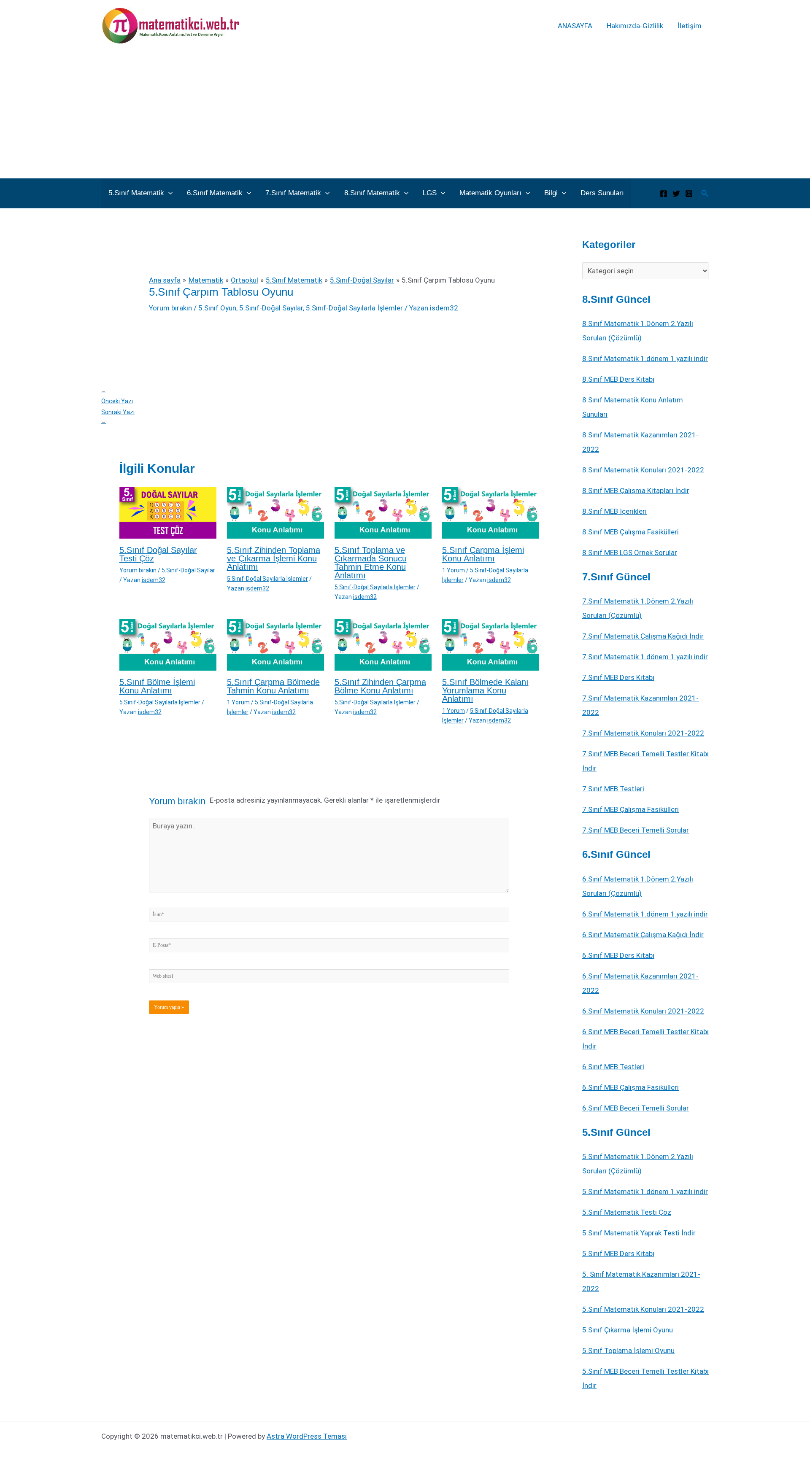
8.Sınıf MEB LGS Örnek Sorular (629, 552)
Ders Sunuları (602, 193)
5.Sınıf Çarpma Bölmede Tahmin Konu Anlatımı (273, 686)
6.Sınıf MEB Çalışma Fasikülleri (630, 1087)
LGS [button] (430, 193)
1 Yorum (453, 570)
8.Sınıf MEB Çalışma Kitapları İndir (635, 490)
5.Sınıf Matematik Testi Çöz (626, 1212)
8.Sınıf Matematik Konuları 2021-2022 (643, 470)
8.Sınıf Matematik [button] (372, 193)
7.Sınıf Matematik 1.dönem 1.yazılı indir (645, 656)
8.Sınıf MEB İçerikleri (614, 511)
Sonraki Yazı (118, 416)
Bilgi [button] (551, 193)
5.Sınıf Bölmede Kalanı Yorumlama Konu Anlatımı (485, 690)
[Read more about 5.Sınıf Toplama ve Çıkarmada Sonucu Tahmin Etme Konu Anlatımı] (383, 512)
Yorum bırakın (170, 308)
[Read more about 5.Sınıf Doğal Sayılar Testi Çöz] (167, 512)
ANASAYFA (575, 26)
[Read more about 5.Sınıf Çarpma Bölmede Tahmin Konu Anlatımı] (275, 644)
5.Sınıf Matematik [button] (136, 193)
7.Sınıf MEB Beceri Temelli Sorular (635, 830)
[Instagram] (689, 193)
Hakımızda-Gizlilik (635, 26)
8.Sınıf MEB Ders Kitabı (618, 379)
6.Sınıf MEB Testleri (613, 1066)
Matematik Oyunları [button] (490, 193)
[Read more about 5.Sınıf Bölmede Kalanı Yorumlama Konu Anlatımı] (490, 644)
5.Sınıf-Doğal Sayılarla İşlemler (354, 308)
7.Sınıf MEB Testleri (613, 789)
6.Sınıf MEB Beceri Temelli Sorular (635, 1108)
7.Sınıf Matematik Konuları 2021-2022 (643, 733)
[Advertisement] (405, 115)
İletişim (690, 26)
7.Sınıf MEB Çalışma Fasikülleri (630, 809)
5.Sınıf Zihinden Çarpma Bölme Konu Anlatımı (380, 686)
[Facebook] (663, 193)
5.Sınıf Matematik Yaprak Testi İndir (639, 1233)
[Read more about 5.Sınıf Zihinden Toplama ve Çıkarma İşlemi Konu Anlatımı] (275, 512)
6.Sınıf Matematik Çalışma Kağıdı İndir (643, 934)
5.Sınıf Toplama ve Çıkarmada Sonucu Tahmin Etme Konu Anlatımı (371, 562)
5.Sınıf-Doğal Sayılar (271, 308)
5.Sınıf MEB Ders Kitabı (618, 1253)
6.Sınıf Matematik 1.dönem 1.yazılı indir (645, 914)
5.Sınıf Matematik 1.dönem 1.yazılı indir (645, 1191)
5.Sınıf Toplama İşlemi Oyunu (628, 1350)
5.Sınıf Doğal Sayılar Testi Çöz (158, 554)
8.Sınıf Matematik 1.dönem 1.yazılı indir (645, 358)
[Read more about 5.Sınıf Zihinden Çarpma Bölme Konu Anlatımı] (383, 644)
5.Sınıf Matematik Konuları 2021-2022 (643, 1309)
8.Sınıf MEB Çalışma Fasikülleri (630, 532)
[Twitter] (676, 193)
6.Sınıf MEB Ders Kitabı (618, 955)
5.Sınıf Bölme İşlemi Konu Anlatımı (157, 686)
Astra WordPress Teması (307, 1436)
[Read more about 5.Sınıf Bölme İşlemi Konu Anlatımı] (167, 644)
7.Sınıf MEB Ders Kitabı (618, 677)
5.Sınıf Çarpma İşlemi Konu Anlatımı (483, 554)
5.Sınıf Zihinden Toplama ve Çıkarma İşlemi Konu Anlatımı (273, 558)
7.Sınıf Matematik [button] (293, 193)
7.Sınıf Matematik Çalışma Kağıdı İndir (643, 636)
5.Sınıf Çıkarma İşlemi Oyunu (627, 1330)
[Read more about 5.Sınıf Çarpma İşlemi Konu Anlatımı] (490, 512)
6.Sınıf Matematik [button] (215, 193)
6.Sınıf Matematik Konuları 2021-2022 (643, 1011)
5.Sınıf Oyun (217, 308)
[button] (168, 193)
